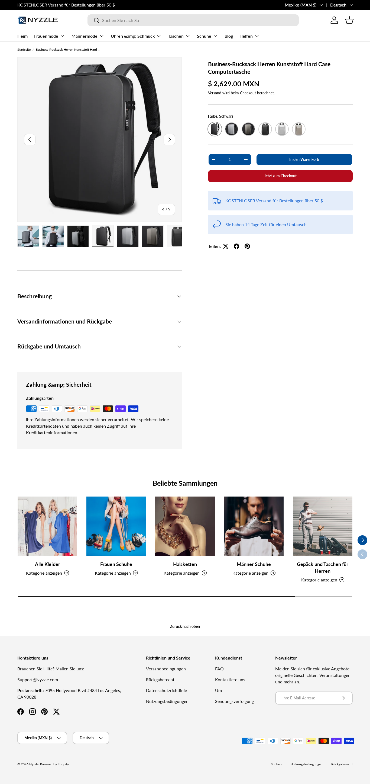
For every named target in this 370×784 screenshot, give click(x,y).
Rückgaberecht (160, 679)
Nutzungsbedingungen (167, 701)
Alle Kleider (47, 564)
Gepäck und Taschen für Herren (322, 567)
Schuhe (204, 36)
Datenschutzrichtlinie (166, 690)
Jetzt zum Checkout (280, 176)
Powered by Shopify (54, 764)
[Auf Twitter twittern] (225, 246)
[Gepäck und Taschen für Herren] (322, 526)
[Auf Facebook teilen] (236, 246)
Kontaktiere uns (230, 679)
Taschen (176, 36)
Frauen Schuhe (116, 564)
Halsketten (185, 564)
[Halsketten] (185, 526)
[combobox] (193, 20)
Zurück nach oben (185, 626)
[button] (349, 20)
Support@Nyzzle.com (37, 679)
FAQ (219, 668)
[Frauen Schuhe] (116, 526)
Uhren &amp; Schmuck (133, 36)
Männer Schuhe (254, 564)
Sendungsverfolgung (234, 701)
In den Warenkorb (304, 159)
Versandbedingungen (166, 668)
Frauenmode (46, 36)
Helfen (246, 36)
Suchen (276, 764)
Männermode (85, 36)
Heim (22, 36)
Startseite (24, 49)
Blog (229, 36)
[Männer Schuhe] (254, 526)
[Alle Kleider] (47, 526)
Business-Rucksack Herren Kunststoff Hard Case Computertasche (68, 49)
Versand (214, 93)
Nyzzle (33, 764)
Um (218, 690)
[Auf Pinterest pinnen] (247, 246)
